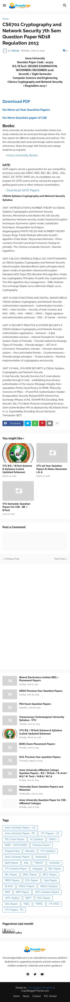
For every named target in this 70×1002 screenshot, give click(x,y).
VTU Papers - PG (14, 909)
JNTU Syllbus (12, 898)
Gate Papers (50, 880)
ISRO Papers (22, 892)
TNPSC (39, 904)
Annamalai (41, 857)
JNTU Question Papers (47, 892)
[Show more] (57, 423)
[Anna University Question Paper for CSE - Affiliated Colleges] (9, 803)
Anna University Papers (17, 857)
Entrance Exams (41, 845)
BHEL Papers (30, 874)
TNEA (26, 904)
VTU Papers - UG (50, 833)
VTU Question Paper (16, 868)
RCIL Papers (43, 898)
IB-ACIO (9, 886)
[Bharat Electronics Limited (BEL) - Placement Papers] (9, 681)
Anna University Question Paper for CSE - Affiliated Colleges (43, 802)
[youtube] (42, 974)
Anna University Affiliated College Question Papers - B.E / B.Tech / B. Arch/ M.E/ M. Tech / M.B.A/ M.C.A (43, 773)
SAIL (26, 862)
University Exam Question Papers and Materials (41, 788)
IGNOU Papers (27, 886)
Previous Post (12, 559)
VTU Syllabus (47, 851)
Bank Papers (11, 862)
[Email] (49, 423)
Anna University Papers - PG (20, 833)
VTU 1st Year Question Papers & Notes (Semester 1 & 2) (51, 469)
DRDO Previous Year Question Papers (41, 690)
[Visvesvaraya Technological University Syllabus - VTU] (9, 720)
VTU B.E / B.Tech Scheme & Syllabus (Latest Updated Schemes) (17, 469)
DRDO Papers (12, 880)
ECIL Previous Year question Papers (40, 757)
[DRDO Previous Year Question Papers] (9, 694)
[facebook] (28, 974)
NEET (28, 898)
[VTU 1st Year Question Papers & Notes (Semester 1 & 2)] (52, 453)
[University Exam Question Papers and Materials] (9, 790)
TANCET (38, 862)
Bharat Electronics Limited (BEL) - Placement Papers (39, 679)
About (26, 996)
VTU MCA (54, 904)
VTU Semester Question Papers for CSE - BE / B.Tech (16, 507)
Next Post (60, 559)
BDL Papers (55, 868)
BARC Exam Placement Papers (37, 743)
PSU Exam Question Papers (35, 703)
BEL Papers (11, 874)
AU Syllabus (36, 839)
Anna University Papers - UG (20, 827)
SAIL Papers (11, 904)
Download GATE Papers (23, 190)
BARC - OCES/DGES (16, 845)
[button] (4, 5)
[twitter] (35, 974)
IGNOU (52, 839)
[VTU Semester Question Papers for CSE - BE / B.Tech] (18, 491)
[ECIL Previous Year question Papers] (9, 760)
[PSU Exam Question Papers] (9, 707)
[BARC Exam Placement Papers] (9, 747)
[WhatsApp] (35, 423)
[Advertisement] (26, 616)
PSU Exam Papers (14, 839)
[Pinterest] (42, 423)
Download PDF (16, 101)
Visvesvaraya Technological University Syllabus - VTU (41, 719)
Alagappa (37, 868)
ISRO (7, 892)
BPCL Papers (50, 874)
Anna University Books (22, 155)
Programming (12, 851)
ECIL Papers (31, 880)
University (54, 862)
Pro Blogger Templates (41, 987)
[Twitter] (27, 423)
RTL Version (50, 996)
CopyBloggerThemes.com (35, 990)
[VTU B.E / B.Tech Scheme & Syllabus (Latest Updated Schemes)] (18, 453)
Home (5, 19)
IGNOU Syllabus (49, 886)
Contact (36, 996)
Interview (30, 851)
